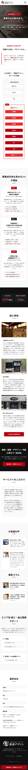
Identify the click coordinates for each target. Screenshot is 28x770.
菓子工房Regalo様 (8, 413)
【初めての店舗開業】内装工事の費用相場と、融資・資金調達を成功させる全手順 (17, 596)
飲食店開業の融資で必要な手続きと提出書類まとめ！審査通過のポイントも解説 (17, 585)
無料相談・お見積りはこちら (14, 464)
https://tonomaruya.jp (8, 716)
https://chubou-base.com (9, 722)
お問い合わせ (19, 756)
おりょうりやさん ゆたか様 (16, 552)
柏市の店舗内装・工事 (9, 642)
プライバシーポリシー (10, 756)
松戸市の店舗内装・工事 (10, 646)
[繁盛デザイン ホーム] (7, 2)
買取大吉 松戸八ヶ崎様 (15, 540)
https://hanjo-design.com (9, 727)
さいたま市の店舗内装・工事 (11, 660)
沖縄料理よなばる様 (8, 340)
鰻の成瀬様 (6, 377)
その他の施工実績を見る (14, 434)
